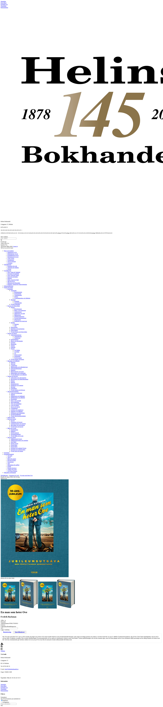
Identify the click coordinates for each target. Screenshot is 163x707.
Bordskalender (18, 292)
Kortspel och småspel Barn (18, 449)
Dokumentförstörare (16, 368)
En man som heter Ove (26, 475)
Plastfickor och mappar (17, 385)
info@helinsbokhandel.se (11, 669)
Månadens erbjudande (10, 472)
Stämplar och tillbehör (17, 411)
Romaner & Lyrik (12, 266)
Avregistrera (5, 702)
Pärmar (13, 381)
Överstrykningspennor (20, 318)
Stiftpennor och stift (19, 313)
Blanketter (13, 344)
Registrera (5, 700)
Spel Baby (13, 442)
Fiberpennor (17, 319)
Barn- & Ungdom (9, 251)
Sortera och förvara (12, 376)
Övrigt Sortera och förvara (18, 390)
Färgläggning (14, 429)
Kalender (16, 301)
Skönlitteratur (7, 264)
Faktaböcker (10, 260)
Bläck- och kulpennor (20, 310)
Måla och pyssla (11, 428)
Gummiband (14, 408)
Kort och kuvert (11, 419)
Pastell (9, 466)
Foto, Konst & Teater (13, 275)
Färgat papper (18, 355)
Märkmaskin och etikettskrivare (19, 367)
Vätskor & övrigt (12, 469)
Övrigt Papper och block (17, 359)
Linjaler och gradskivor (17, 410)
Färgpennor (10, 462)
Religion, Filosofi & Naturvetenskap (17, 284)
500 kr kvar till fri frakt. (7, 248)
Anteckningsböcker (16, 335)
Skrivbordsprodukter (13, 391)
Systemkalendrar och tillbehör (22, 298)
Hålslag (13, 394)
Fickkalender (17, 293)
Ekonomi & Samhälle (13, 273)
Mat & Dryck (11, 281)
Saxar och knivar (15, 407)
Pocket (9, 269)
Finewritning (14, 330)
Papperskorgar (15, 384)
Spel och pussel (11, 437)
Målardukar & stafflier (13, 465)
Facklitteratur (7, 270)
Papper (13, 348)
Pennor (13, 307)
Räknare (13, 362)
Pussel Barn (14, 445)
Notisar (13, 345)
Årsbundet (13, 290)
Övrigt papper (18, 358)
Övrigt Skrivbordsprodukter (18, 416)
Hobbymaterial (15, 433)
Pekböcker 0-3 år (12, 252)
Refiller (13, 322)
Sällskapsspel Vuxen (16, 439)
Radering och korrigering (17, 329)
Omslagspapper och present (18, 423)
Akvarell (9, 455)
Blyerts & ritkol (11, 460)
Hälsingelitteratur (8, 286)
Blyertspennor (18, 309)
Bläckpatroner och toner (17, 371)
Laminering (14, 365)
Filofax (16, 296)
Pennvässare (14, 327)
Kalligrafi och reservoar (20, 321)
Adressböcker (18, 336)
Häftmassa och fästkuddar (18, 413)
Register (13, 387)
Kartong (13, 342)
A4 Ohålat (17, 350)
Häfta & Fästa (11, 417)
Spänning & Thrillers (13, 267)
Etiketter (13, 347)
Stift (15, 325)
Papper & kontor (8, 287)
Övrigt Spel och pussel (17, 451)
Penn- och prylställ (16, 400)
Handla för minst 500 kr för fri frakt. (10, 477)
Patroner (16, 324)
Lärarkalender (18, 303)
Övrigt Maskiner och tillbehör (19, 374)
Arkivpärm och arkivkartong (18, 377)
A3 (15, 353)
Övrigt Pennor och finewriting (19, 332)
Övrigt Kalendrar (15, 304)
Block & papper (11, 459)
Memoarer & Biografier (13, 283)
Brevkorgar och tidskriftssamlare (19, 379)
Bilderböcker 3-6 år (12, 254)
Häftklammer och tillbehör (18, 397)
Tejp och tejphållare (16, 403)
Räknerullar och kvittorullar (18, 373)
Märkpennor (17, 315)
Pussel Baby (14, 446)
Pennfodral (14, 399)
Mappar (13, 382)
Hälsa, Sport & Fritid (13, 280)
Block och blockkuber (17, 341)
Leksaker (9, 263)
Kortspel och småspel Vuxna (18, 448)
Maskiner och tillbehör (13, 361)
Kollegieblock (14, 339)
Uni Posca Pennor (12, 471)
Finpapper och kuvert (16, 422)
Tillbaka (3, 651)
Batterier (13, 370)
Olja (8, 463)
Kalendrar (10, 289)
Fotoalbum (14, 388)
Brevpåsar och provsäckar (18, 425)
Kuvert (13, 420)
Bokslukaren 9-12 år (12, 257)
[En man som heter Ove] (35, 528)
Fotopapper (17, 356)
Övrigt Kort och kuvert (17, 426)
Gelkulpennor (18, 312)
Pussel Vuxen (14, 443)
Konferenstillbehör (16, 414)
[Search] (1, 240)
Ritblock (13, 431)
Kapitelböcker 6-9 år (13, 255)
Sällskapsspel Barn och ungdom (19, 440)
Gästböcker (17, 338)
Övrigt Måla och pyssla (17, 436)
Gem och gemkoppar (16, 393)
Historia (9, 278)
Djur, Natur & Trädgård (13, 272)
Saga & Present (11, 261)
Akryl (9, 457)
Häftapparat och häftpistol (18, 396)
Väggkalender (18, 295)
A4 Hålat (16, 351)
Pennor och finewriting (13, 306)
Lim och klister (15, 405)
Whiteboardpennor (19, 316)
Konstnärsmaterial (16, 434)
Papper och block (12, 333)
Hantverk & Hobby (12, 277)
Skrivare (13, 364)
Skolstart (13, 299)
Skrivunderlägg (15, 402)
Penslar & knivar (11, 468)
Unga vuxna (10, 258)
